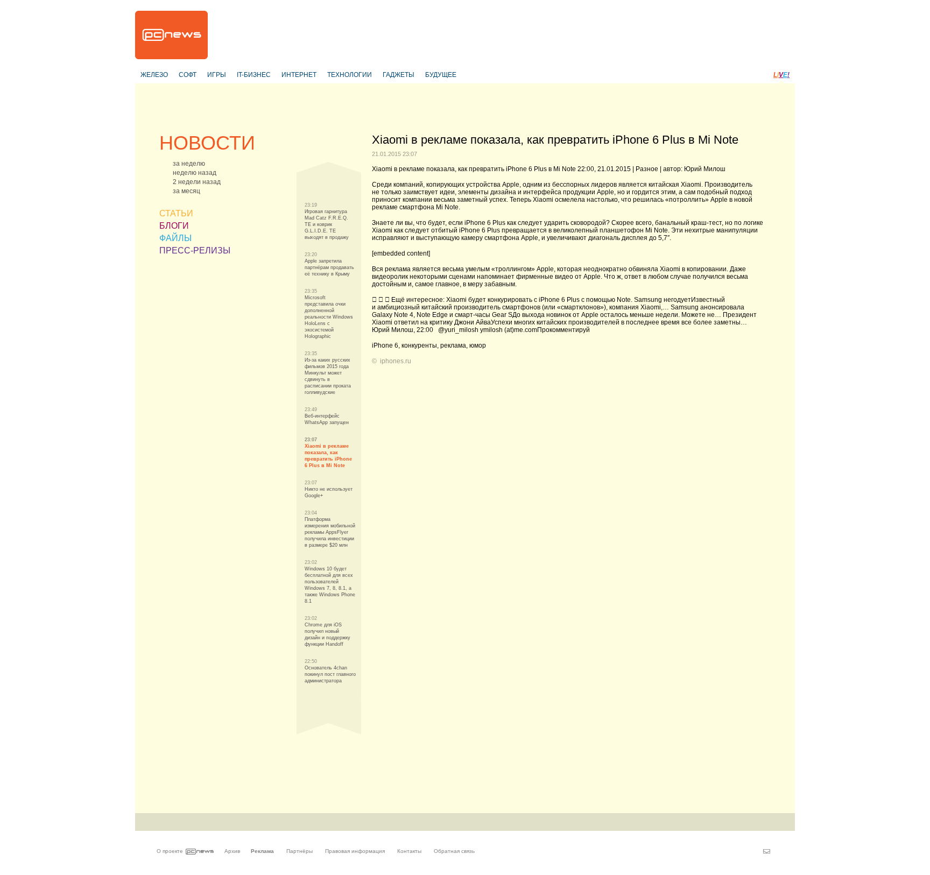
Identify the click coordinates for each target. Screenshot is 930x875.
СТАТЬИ (176, 213)
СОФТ (187, 75)
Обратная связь (454, 851)
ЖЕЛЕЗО (154, 75)
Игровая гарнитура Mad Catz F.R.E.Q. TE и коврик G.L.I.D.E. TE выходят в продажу (327, 224)
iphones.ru (395, 361)
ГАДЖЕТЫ (398, 75)
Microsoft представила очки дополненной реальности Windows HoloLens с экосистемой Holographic (329, 317)
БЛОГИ (174, 225)
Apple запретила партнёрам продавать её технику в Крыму (329, 267)
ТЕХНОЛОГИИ (349, 75)
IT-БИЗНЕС (254, 75)
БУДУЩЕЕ (440, 75)
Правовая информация (355, 851)
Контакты (409, 851)
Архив (232, 851)
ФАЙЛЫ (175, 238)
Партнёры (299, 851)
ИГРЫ (216, 75)
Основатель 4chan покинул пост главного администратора (330, 674)
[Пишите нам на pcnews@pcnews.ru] (766, 851)
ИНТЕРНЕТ (298, 75)
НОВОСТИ (207, 143)
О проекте (170, 851)
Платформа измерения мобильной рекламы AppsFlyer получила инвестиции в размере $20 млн (330, 532)
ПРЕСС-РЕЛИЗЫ (194, 250)
